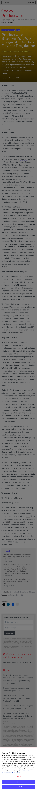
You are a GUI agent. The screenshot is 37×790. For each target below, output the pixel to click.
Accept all (18, 787)
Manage (18, 777)
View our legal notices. (14, 773)
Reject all (18, 782)
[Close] (34, 750)
